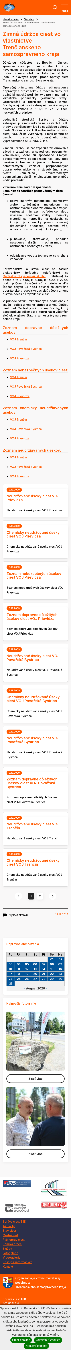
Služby (7, 1248)
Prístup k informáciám (17, 1262)
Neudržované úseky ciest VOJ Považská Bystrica (33, 658)
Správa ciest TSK (14, 1221)
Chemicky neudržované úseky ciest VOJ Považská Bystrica (33, 699)
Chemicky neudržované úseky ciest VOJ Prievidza (33, 534)
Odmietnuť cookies (48, 1340)
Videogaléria (11, 1257)
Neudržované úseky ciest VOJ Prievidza (33, 498)
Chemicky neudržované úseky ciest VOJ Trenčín (33, 862)
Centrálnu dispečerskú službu (24, 276)
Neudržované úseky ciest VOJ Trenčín (33, 826)
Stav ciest (29, 19)
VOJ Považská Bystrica (26, 349)
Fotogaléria (10, 1253)
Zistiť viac (35, 1079)
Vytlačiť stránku (18, 914)
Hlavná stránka (11, 19)
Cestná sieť (10, 1235)
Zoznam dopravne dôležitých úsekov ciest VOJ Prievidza (32, 617)
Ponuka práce (12, 1244)
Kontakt (8, 1266)
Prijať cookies (21, 1340)
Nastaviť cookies (36, 1345)
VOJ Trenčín (18, 339)
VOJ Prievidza (19, 358)
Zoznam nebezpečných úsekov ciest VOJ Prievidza (34, 575)
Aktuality (9, 1226)
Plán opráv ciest (14, 1239)
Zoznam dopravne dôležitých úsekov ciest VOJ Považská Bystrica (32, 783)
